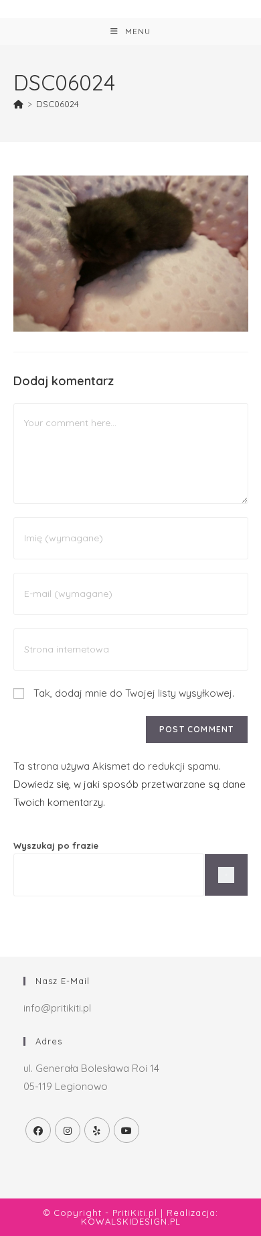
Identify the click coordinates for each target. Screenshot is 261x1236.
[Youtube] (126, 1130)
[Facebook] (38, 1130)
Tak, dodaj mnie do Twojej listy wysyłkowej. (132, 693)
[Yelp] (97, 1130)
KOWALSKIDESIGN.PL (131, 1221)
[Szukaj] (226, 874)
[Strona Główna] (18, 103)
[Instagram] (67, 1130)
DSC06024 (57, 103)
